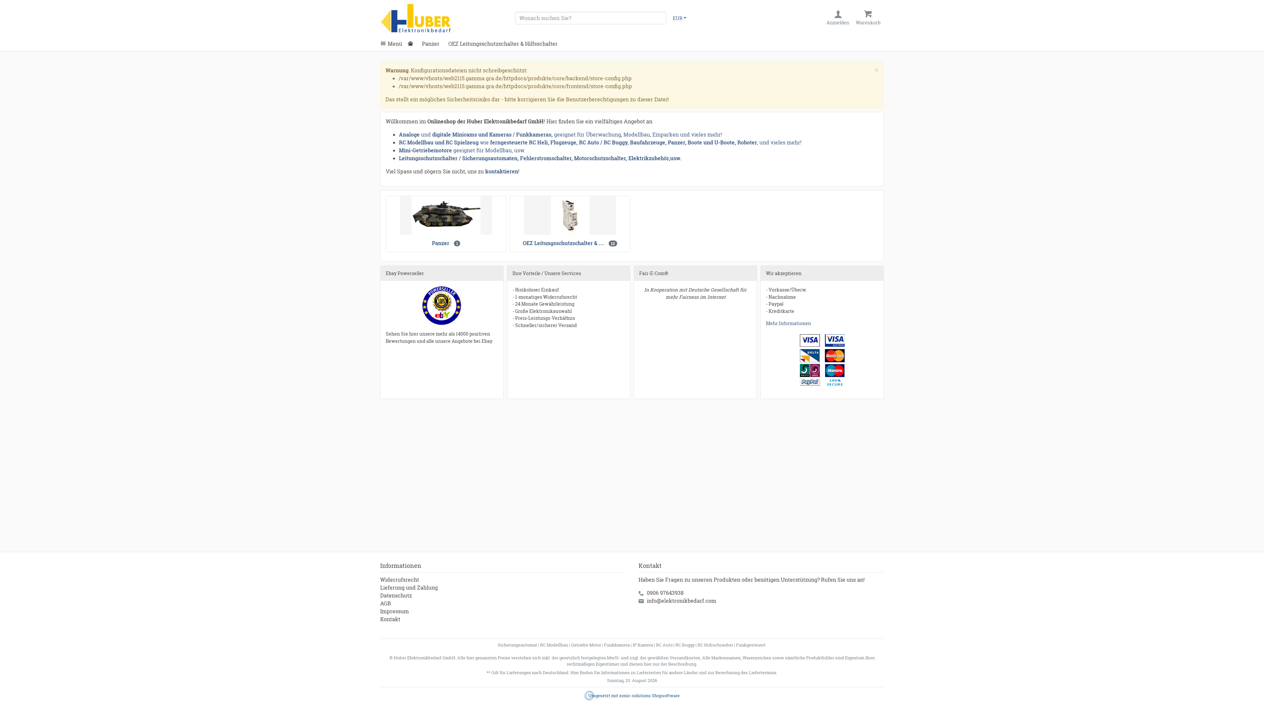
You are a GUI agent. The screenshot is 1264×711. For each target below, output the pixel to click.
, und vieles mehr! (779, 142)
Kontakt (390, 619)
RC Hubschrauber (715, 645)
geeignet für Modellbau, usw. (489, 150)
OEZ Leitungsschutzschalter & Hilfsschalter (503, 43)
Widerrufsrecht (399, 579)
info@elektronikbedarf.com (681, 600)
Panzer (430, 43)
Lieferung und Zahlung (409, 587)
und (426, 134)
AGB (385, 603)
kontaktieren (501, 171)
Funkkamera (617, 645)
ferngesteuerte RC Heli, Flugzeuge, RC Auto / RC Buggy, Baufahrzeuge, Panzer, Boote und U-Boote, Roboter (623, 142)
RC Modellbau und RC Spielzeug (439, 142)
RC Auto (664, 645)
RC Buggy (685, 645)
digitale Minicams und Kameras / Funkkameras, (493, 134)
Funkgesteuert (751, 645)
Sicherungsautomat (517, 645)
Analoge (409, 134)
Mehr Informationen (788, 323)
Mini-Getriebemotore (425, 150)
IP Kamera (643, 645)
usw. (675, 158)
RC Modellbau (554, 645)
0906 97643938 (665, 592)
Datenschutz (396, 595)
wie (484, 142)
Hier (574, 672)
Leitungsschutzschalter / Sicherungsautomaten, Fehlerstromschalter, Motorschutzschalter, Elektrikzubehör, (534, 158)
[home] (412, 44)
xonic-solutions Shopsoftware (649, 695)
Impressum (394, 611)
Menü (395, 43)
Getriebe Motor (586, 645)
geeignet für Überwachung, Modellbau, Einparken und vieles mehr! (638, 134)
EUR (677, 18)
